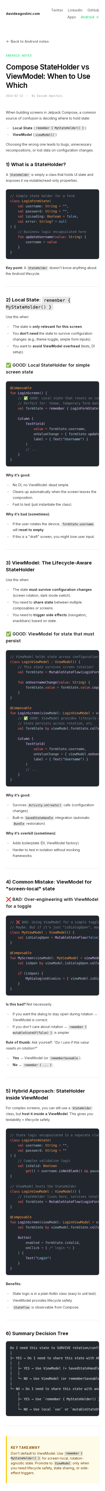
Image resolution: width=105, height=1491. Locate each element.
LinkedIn (75, 10)
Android (87, 17)
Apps (71, 17)
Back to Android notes (30, 41)
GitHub (93, 10)
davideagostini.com (23, 13)
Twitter (57, 10)
